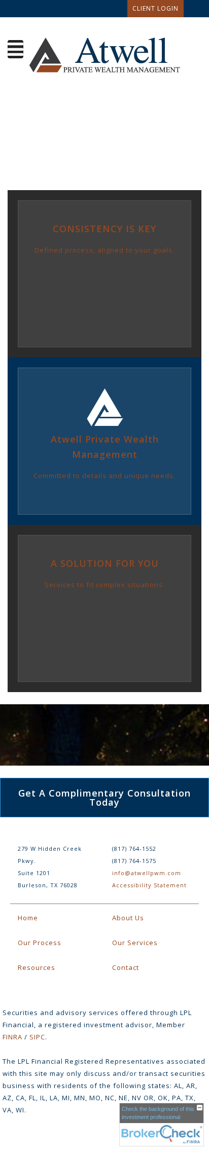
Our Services (135, 942)
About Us (128, 917)
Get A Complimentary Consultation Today (104, 797)
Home (28, 917)
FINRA (12, 1036)
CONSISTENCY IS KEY (104, 229)
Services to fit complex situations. (105, 584)
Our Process (39, 942)
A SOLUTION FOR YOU (105, 563)
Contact (125, 967)
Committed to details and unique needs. (104, 475)
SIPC (37, 1036)
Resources (36, 967)
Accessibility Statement (149, 885)
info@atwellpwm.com (146, 873)
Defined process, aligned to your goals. (104, 250)
